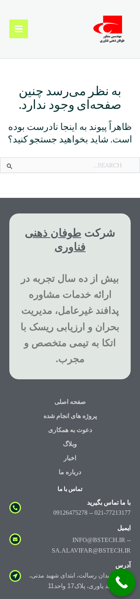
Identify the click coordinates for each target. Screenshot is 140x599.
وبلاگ (70, 444)
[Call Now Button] (122, 583)
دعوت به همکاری (70, 430)
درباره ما (70, 472)
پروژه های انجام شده (70, 415)
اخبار (70, 458)
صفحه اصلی (70, 401)
